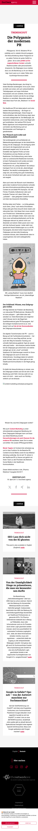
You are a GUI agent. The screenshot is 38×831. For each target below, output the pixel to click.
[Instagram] (21, 767)
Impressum (19, 802)
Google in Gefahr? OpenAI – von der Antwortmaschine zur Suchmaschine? (19, 696)
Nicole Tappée (8, 448)
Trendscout (19, 32)
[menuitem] (15, 751)
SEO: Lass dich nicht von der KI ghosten (19, 538)
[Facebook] (11, 767)
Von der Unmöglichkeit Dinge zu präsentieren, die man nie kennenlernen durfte (19, 586)
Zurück (19, 26)
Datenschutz (19, 805)
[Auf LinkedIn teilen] (28, 487)
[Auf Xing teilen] (22, 487)
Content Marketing (16, 429)
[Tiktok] (26, 767)
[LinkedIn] (16, 767)
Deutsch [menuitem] (22, 751)
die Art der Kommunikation (23, 326)
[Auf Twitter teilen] (9, 487)
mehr (23, 547)
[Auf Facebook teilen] (16, 487)
